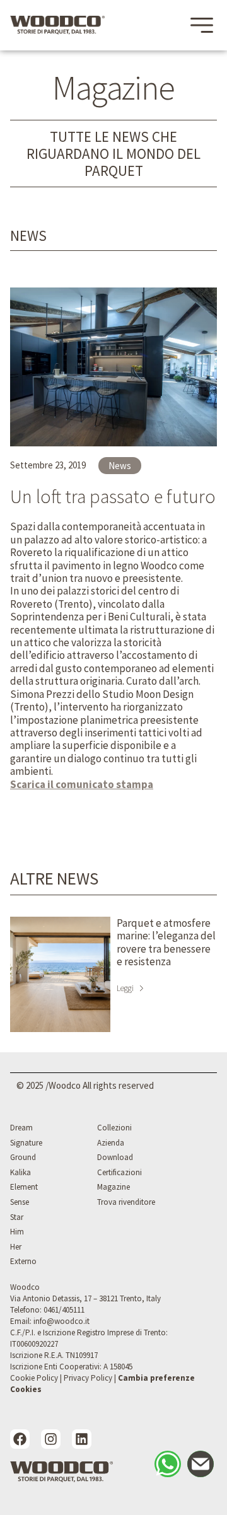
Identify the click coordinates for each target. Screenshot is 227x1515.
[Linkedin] (81, 1439)
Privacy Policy (88, 1378)
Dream (21, 1127)
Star (16, 1217)
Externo (23, 1261)
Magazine (113, 1186)
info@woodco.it (61, 1321)
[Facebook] (20, 1439)
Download (115, 1157)
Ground (23, 1157)
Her (15, 1246)
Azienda (110, 1142)
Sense (19, 1202)
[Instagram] (51, 1439)
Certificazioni (119, 1172)
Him (17, 1231)
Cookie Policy (34, 1378)
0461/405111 (64, 1309)
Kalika (20, 1172)
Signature (26, 1142)
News (28, 235)
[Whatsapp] (167, 1464)
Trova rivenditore (126, 1202)
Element (24, 1186)
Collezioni (114, 1127)
